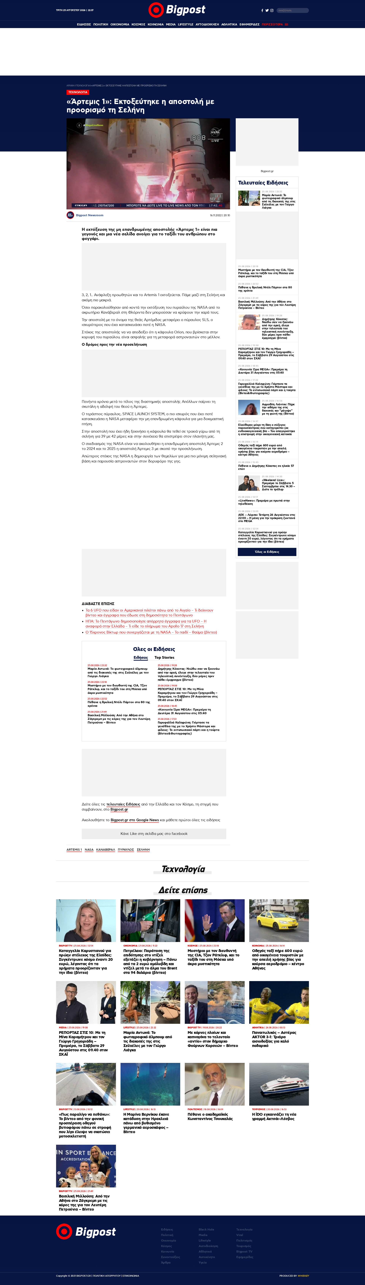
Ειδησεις (84, 25)
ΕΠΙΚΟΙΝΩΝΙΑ (131, 1275)
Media (171, 25)
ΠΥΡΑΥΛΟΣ (126, 850)
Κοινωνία (167, 1252)
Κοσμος (138, 25)
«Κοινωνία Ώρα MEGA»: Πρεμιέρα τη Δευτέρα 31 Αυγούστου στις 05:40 (184, 711)
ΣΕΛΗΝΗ (143, 850)
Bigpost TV (244, 1252)
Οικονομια (119, 25)
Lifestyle (185, 25)
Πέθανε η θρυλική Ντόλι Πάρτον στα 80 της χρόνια (119, 704)
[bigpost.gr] (177, 16)
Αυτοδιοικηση (207, 25)
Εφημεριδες (250, 25)
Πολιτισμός (244, 1241)
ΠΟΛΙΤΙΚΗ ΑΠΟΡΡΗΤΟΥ (107, 1275)
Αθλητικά (205, 1252)
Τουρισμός (243, 1246)
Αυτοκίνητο (207, 1257)
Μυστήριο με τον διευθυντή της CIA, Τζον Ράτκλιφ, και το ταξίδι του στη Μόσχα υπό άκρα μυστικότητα (117, 689)
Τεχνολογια (83, 85)
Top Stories (164, 657)
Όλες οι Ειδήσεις (267, 552)
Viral (239, 1235)
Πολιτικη (100, 25)
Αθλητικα (229, 25)
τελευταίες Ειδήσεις (123, 804)
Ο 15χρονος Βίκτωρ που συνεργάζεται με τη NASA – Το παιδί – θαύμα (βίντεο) (151, 632)
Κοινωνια (156, 25)
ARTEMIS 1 (74, 850)
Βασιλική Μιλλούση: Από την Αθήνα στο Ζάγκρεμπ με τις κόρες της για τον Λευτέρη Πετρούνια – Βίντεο (119, 719)
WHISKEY (303, 1275)
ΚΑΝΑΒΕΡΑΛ (105, 850)
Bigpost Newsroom (89, 215)
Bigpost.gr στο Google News (135, 820)
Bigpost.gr (119, 809)
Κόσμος (166, 1246)
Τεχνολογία (244, 1230)
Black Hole (206, 1230)
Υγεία (202, 1263)
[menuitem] (84, 25)
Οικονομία (168, 1241)
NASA (89, 850)
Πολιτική (167, 1235)
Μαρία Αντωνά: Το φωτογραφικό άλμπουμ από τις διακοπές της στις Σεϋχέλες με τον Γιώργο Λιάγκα (118, 672)
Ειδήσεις (141, 657)
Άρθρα (166, 1263)
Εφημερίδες (244, 1257)
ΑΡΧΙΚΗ (71, 85)
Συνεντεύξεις (170, 1257)
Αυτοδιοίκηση (208, 1246)
